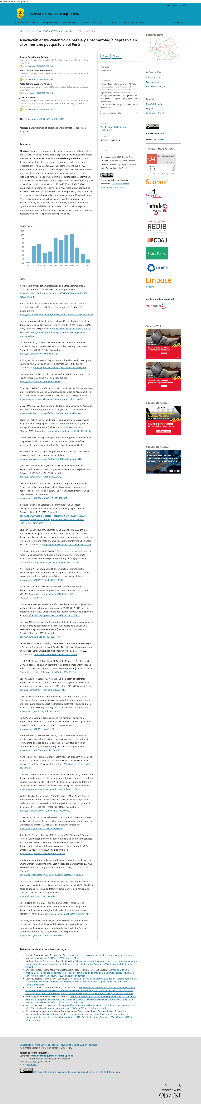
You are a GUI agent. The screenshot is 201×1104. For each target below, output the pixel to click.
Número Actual (70, 22)
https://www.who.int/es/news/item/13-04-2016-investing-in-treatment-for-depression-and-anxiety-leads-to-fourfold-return (55, 332)
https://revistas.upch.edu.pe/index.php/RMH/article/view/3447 (51, 413)
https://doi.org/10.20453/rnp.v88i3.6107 (44, 119)
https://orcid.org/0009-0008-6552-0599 (38, 79)
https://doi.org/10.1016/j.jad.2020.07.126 (55, 672)
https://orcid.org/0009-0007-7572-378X (38, 66)
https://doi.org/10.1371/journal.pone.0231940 (42, 689)
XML (118, 56)
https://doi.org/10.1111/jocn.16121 (37, 729)
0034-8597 (159, 139)
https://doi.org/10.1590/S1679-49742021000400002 (45, 810)
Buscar (180, 22)
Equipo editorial (51, 22)
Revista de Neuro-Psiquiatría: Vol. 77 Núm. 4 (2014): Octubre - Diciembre (73, 1008)
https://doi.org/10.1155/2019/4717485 (71, 914)
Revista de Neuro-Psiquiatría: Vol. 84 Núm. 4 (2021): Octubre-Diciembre (79, 974)
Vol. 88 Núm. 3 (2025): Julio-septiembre (56, 31)
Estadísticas (113, 22)
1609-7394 (159, 133)
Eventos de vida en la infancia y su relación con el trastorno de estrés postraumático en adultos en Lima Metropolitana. (77, 971)
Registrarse (172, 5)
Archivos (31, 31)
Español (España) (154, 104)
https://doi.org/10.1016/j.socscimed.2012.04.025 (67, 544)
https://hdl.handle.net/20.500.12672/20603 (55, 654)
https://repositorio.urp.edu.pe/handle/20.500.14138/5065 (51, 615)
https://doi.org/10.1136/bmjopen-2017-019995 (57, 562)
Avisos (35, 22)
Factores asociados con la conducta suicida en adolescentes (92, 955)
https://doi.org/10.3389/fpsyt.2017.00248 (40, 750)
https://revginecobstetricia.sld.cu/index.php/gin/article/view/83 (51, 399)
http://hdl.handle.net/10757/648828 (37, 896)
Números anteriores (93, 22)
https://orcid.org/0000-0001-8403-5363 (38, 109)
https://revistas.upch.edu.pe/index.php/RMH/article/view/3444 (51, 459)
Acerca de (20, 22)
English (149, 108)
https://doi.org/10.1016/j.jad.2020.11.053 (40, 711)
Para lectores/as (153, 77)
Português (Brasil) (155, 113)
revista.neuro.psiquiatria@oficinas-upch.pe (51, 1055)
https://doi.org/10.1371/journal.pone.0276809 (42, 853)
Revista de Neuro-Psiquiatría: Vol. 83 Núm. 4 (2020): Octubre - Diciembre (97, 993)
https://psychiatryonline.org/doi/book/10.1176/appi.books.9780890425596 (56, 314)
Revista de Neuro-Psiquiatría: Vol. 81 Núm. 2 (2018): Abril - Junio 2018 (79, 1001)
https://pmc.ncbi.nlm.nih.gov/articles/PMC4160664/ (60, 367)
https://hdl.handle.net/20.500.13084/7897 (40, 636)
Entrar (183, 5)
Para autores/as (153, 82)
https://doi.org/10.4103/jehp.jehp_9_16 (39, 353)
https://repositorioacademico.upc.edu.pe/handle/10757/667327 (51, 789)
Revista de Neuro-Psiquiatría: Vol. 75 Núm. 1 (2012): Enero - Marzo (79, 956)
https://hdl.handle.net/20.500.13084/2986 (70, 431)
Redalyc (150, 286)
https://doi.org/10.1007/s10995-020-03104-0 (41, 828)
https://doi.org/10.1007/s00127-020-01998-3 (41, 935)
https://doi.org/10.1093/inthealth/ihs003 (40, 381)
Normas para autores (134, 22)
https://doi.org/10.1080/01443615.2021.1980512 (43, 498)
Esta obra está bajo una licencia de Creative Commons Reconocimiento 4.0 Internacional (76, 1072)
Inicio (22, 31)
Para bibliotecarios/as (155, 86)
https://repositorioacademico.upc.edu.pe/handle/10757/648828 (51, 874)
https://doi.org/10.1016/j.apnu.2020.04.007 (41, 476)
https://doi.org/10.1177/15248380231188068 (42, 580)
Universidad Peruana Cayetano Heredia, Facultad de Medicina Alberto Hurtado (58, 1044)
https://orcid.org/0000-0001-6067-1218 (38, 93)
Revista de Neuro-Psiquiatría (53, 14)
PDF (107, 56)
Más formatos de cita (112, 113)
